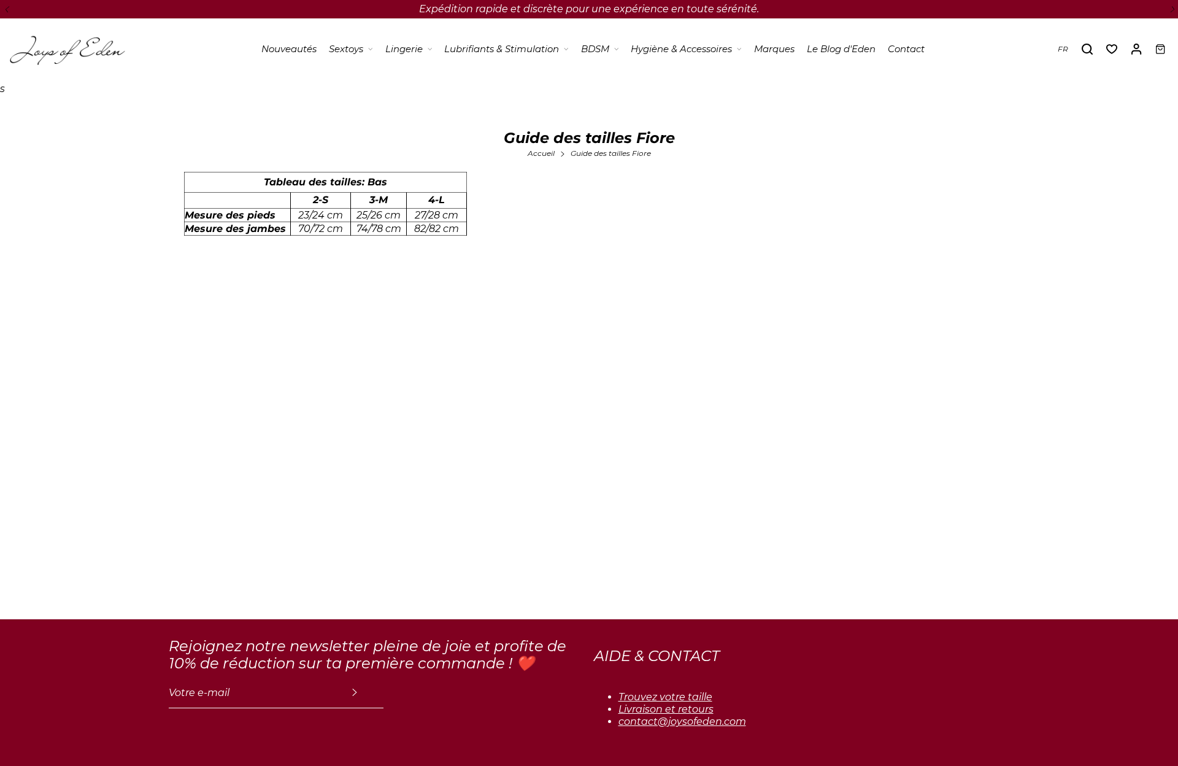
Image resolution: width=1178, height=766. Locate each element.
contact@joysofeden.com (682, 721)
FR (1063, 48)
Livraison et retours (666, 709)
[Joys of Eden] (67, 49)
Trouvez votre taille (665, 697)
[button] (6, 9)
